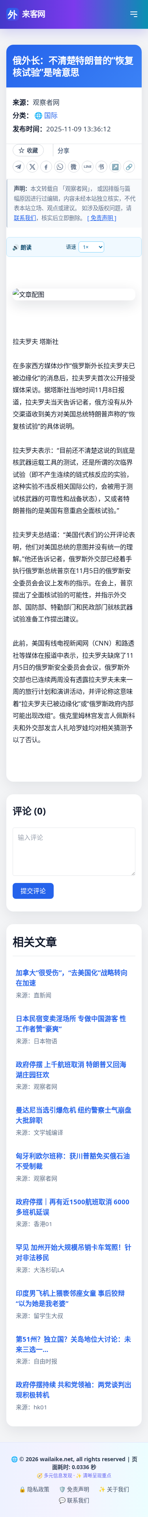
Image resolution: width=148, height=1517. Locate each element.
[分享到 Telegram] (18, 167)
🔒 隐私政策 (34, 1489)
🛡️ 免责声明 (74, 1489)
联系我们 (25, 218)
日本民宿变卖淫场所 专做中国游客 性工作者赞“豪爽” (71, 1023)
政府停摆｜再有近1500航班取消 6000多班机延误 (72, 1207)
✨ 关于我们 (114, 1489)
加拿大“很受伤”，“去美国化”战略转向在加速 (71, 977)
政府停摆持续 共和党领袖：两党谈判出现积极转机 (73, 1389)
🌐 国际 (46, 115)
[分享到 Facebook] (46, 167)
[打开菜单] (134, 14)
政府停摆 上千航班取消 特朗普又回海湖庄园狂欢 (71, 1069)
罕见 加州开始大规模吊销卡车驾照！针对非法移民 (73, 1252)
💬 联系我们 (74, 1500)
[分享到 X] (32, 167)
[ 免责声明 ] (101, 218)
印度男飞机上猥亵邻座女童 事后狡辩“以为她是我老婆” (70, 1298)
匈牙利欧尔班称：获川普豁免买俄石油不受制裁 (73, 1161)
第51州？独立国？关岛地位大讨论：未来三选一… (73, 1344)
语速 (71, 246)
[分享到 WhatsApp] (60, 167)
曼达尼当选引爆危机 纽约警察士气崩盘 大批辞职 (73, 1115)
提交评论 (33, 891)
